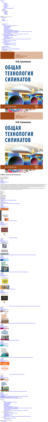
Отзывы (5, 4)
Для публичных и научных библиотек (10, 44)
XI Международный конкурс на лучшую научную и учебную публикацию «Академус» (18, 31)
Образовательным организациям (7, 34)
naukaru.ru (5, 13)
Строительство (2, 201)
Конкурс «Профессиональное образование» (11, 30)
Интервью (4, 9)
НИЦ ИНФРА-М (3, 198)
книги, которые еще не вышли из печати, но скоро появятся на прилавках (14, 396)
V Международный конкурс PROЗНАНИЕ (11, 32)
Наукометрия (6, 28)
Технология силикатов (4, 200)
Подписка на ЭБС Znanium (8, 37)
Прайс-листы (4, 42)
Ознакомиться (2, 182)
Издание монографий (7, 26)
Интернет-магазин (5, 23)
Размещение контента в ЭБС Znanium (10, 40)
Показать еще (6, 411)
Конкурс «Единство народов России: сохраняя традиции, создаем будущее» (16, 33)
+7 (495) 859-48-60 (3, 17)
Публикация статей (7, 27)
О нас (3, 2)
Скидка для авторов (7, 409)
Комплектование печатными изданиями (10, 35)
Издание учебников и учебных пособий (10, 25)
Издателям (4, 39)
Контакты (5, 7)
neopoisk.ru (6, 12)
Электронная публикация (8, 29)
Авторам (3, 24)
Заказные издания (7, 404)
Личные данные (4, 20)
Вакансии (5, 6)
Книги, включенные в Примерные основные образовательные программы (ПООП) (17, 38)
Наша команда (6, 5)
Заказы (3, 19)
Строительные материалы (12, 200)
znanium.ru (5, 11)
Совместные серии (7, 41)
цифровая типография (9, 397)
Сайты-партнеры (5, 10)
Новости (5, 3)
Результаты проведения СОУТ (9, 8)
